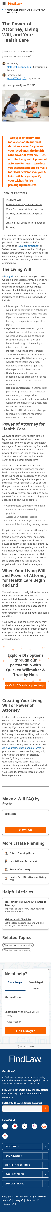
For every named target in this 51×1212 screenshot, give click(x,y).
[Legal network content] (45, 1183)
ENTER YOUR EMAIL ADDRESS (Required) (22, 1103)
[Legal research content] (45, 1174)
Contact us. (34, 1083)
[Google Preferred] (5, 1136)
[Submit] (45, 1108)
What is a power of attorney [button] (17, 56)
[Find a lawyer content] (45, 1156)
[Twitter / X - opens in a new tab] (24, 1126)
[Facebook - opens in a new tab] (5, 1126)
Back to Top (27, 1046)
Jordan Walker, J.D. (16, 78)
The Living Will (13, 199)
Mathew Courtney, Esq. (19, 67)
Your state (10, 813)
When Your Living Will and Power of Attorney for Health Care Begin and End (25, 213)
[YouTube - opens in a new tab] (15, 1126)
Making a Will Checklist (18, 919)
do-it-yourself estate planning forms (21, 747)
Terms (5, 1200)
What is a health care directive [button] (18, 51)
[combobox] (25, 819)
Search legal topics (36, 985)
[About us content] (45, 1146)
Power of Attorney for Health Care (24, 204)
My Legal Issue (13, 997)
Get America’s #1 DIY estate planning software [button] (25, 685)
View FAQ (25, 830)
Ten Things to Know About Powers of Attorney (25, 903)
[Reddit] (44, 1126)
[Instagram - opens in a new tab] (34, 1126)
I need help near (22, 1013)
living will (9, 276)
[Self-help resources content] (45, 1165)
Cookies (7, 1204)
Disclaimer (31, 1200)
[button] (4, 3)
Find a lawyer (15, 982)
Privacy (17, 1200)
